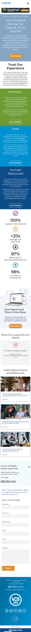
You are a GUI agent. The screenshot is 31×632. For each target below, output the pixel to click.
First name (5, 504)
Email (4, 539)
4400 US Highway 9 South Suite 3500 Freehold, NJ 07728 (16, 582)
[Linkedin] (7, 611)
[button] (27, 3)
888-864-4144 (15, 630)
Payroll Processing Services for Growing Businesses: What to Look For (15, 394)
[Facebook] (11, 611)
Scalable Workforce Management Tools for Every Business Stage (15, 422)
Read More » (5, 399)
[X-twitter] (24, 611)
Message (4, 548)
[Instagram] (15, 611)
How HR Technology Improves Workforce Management (12, 450)
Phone (4, 530)
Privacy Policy (15, 627)
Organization (6, 521)
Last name (5, 513)
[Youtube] (20, 611)
